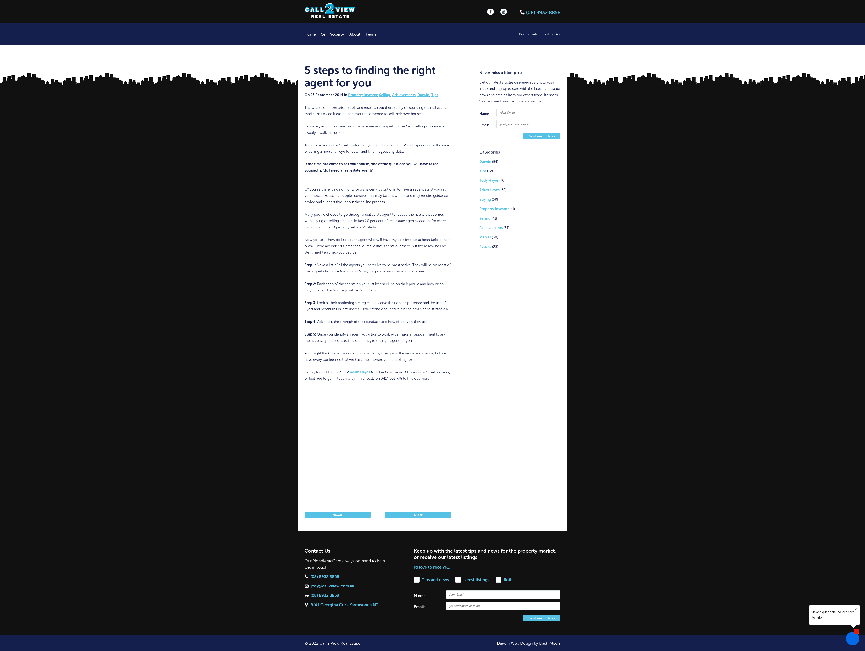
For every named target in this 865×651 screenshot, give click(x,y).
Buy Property (528, 34)
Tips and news (435, 579)
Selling (384, 95)
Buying (485, 199)
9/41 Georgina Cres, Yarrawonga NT (344, 604)
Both (508, 579)
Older (418, 515)
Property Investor (362, 95)
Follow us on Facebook (490, 12)
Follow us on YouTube (503, 12)
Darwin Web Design (515, 643)
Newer (337, 515)
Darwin (423, 95)
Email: (484, 125)
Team (371, 34)
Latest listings (476, 579)
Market (485, 237)
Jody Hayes (489, 180)
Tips (434, 95)
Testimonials (551, 34)
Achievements (404, 95)
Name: (484, 114)
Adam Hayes (360, 372)
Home (310, 34)
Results (485, 247)
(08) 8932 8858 (542, 12)
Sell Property (332, 34)
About (354, 34)
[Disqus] (378, 445)
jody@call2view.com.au (332, 586)
